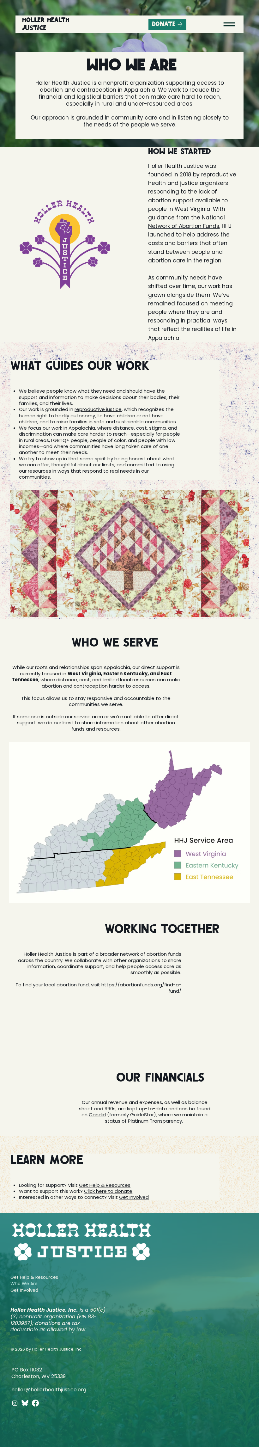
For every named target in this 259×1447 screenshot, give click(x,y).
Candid (97, 1114)
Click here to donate (108, 1191)
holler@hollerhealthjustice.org (48, 1389)
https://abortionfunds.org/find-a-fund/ (141, 987)
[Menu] (229, 24)
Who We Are (24, 1283)
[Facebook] (35, 1403)
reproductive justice (98, 409)
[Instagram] (14, 1403)
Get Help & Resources (104, 1185)
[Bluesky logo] (24, 1403)
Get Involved (134, 1197)
